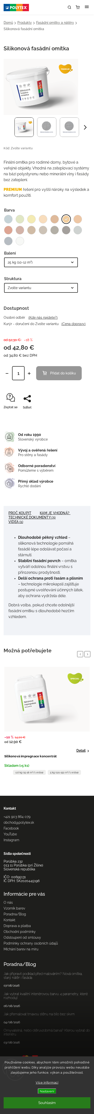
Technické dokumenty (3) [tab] (32, 517)
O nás (8, 902)
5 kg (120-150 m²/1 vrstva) (64, 772)
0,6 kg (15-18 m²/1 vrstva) (29, 772)
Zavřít (78, 416)
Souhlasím (47, 1103)
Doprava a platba (17, 926)
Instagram (11, 840)
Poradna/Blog (15, 914)
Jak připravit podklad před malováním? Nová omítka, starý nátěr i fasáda (43, 976)
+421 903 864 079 (17, 817)
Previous (81, 654)
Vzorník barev (14, 908)
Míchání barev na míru (21, 949)
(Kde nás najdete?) (43, 317)
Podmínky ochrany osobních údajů (31, 943)
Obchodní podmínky (20, 932)
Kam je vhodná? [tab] (55, 513)
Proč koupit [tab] (19, 513)
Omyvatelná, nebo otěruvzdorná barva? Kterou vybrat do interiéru (47, 1032)
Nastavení (47, 1091)
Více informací (47, 1082)
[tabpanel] (47, 722)
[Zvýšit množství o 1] (29, 373)
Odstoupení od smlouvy (22, 937)
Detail (81, 750)
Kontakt (9, 920)
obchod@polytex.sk (19, 822)
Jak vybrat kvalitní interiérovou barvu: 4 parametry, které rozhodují (46, 996)
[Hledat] (69, 7)
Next (88, 654)
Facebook (11, 828)
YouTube (10, 834)
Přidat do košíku (63, 373)
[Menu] (87, 7)
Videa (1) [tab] (15, 522)
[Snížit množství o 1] (7, 373)
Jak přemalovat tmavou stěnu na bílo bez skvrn (39, 1014)
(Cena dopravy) (73, 324)
